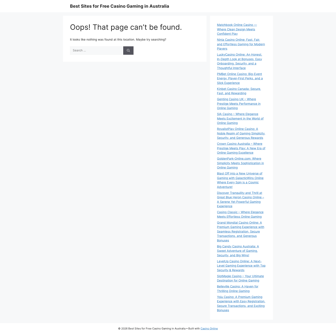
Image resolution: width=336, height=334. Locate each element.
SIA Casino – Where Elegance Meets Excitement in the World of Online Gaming (240, 118)
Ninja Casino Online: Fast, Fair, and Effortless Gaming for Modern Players (241, 44)
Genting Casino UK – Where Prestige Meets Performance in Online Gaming (239, 103)
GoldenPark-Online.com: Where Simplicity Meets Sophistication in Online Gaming (240, 163)
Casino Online (209, 328)
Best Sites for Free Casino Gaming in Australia (119, 6)
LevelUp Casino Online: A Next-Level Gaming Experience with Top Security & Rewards (241, 266)
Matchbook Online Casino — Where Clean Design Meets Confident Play (237, 29)
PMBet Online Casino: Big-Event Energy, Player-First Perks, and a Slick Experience (240, 78)
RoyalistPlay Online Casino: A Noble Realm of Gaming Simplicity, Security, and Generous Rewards (241, 133)
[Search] (128, 50)
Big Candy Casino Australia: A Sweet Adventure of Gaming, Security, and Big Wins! (238, 251)
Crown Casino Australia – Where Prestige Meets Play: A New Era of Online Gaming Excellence (241, 148)
